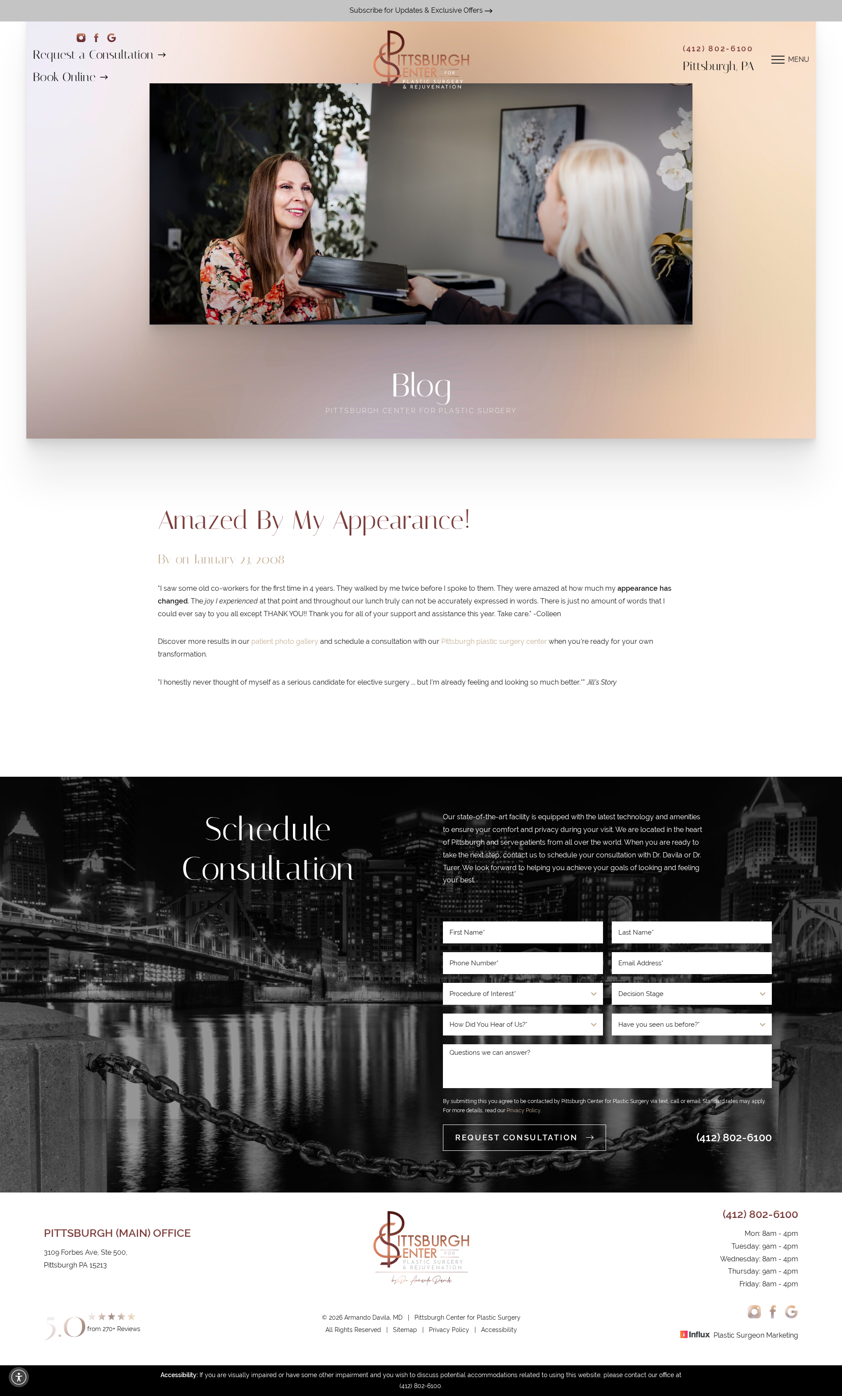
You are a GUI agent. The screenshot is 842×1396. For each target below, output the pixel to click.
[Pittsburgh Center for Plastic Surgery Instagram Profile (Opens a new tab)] (754, 1311)
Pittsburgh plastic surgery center (494, 641)
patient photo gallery (284, 641)
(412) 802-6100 (718, 48)
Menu (798, 59)
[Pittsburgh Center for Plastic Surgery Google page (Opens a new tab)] (111, 38)
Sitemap (405, 1329)
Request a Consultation (93, 54)
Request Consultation (516, 1137)
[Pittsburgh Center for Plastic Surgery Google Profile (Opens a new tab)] (791, 1311)
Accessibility (499, 1329)
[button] (19, 1377)
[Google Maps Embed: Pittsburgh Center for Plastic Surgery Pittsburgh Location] (234, 1020)
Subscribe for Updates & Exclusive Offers (417, 10)
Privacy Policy (523, 1110)
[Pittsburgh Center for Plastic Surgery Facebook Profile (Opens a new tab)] (96, 38)
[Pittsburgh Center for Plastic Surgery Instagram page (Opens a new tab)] (81, 38)
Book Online (64, 77)
